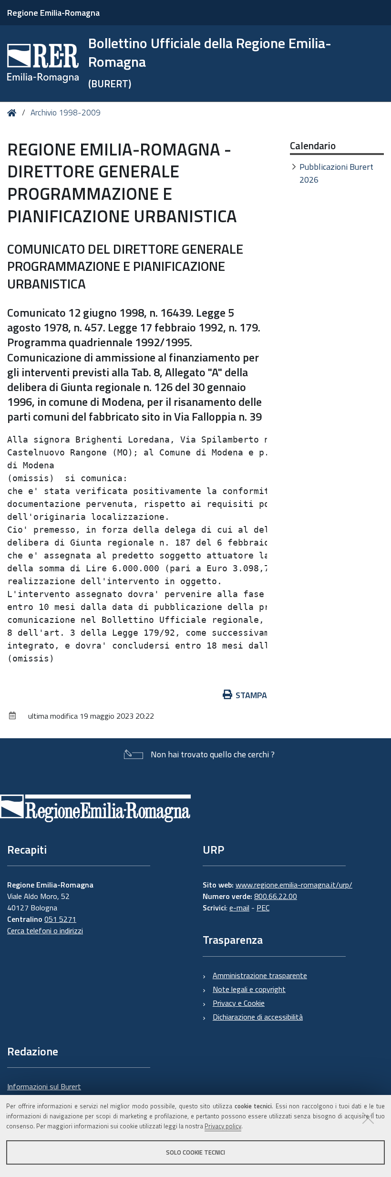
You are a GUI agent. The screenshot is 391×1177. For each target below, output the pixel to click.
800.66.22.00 (275, 896)
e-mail (239, 907)
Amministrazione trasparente (260, 975)
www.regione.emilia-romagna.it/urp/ (294, 884)
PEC (263, 907)
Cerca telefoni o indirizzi (45, 930)
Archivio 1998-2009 (66, 112)
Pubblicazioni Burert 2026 (336, 173)
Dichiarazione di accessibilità (258, 1016)
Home (13, 113)
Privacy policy (223, 1126)
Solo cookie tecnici (195, 1152)
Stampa (251, 695)
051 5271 (60, 919)
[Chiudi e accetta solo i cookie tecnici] (368, 1117)
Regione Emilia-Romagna (53, 12)
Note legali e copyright (249, 989)
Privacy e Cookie (239, 1003)
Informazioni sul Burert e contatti (44, 1092)
